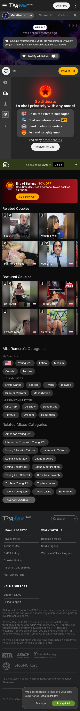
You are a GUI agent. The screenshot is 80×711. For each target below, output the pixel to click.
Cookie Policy (49, 695)
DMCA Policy (11, 553)
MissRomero (13, 348)
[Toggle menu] (4, 5)
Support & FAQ (12, 594)
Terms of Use (12, 546)
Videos (46, 15)
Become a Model (51, 538)
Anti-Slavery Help (14, 574)
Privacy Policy (12, 538)
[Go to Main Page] (24, 5)
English (61, 518)
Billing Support (12, 602)
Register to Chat (45, 146)
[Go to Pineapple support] (6, 666)
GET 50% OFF (27, 196)
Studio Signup (49, 546)
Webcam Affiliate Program (56, 553)
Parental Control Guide (17, 567)
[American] (8, 363)
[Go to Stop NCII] (26, 666)
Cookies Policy (13, 560)
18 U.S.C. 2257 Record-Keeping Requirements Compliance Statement (37, 680)
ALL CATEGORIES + (19, 499)
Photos (65, 15)
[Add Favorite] (6, 71)
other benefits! (53, 140)
